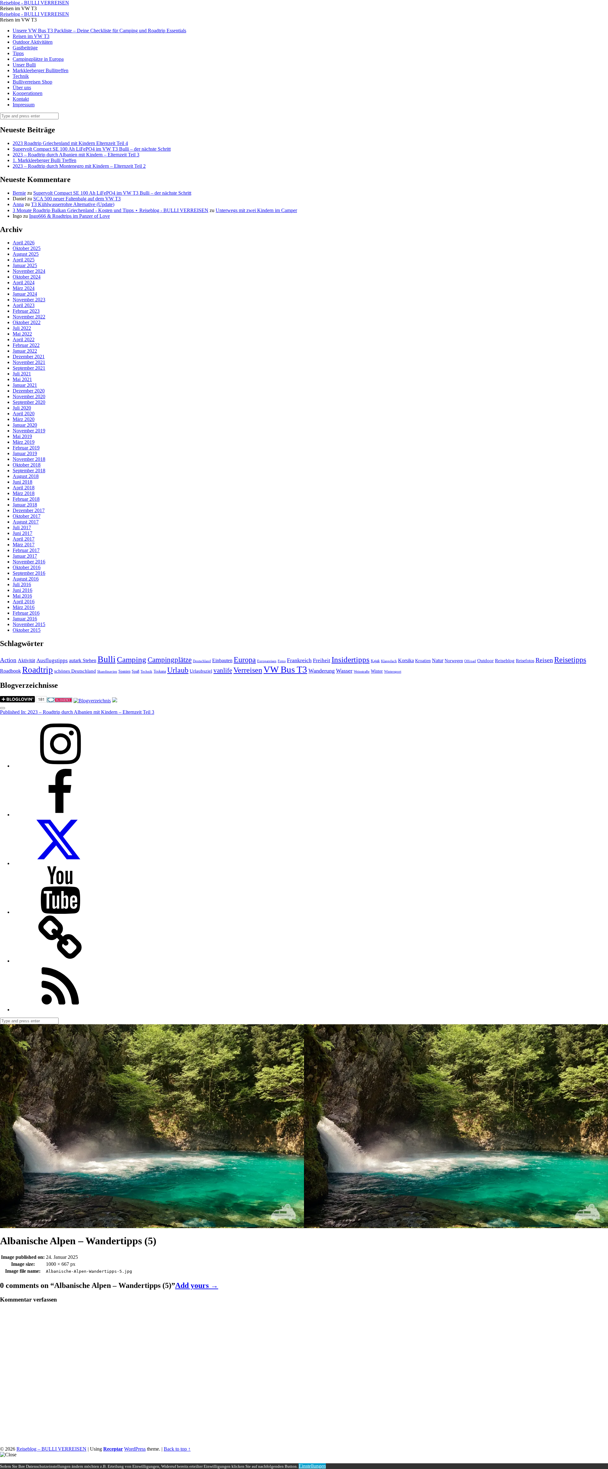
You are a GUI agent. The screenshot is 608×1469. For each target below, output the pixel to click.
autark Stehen (82, 660)
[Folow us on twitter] (60, 863)
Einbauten (222, 660)
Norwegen (454, 660)
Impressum (24, 104)
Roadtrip (37, 670)
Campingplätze (170, 660)
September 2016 (29, 573)
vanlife (222, 670)
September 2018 (29, 470)
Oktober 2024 (27, 276)
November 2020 (29, 396)
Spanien (124, 671)
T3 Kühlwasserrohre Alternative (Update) (72, 204)
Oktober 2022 (27, 322)
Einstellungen (312, 1466)
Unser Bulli (24, 64)
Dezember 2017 (29, 510)
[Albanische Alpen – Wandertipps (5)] (152, 1225)
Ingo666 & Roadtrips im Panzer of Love (69, 216)
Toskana (160, 671)
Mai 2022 (22, 333)
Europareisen (266, 661)
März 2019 (24, 442)
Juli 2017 (22, 527)
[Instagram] (60, 766)
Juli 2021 (22, 373)
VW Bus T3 (285, 669)
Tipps (18, 53)
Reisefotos (525, 660)
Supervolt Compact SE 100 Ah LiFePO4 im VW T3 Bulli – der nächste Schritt (92, 149)
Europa (245, 659)
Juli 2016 (22, 584)
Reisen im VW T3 (31, 36)
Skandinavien (107, 671)
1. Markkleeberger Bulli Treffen (44, 160)
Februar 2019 (26, 447)
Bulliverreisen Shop (32, 82)
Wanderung (321, 671)
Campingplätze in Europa (38, 59)
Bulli (107, 659)
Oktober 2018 (27, 465)
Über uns (22, 87)
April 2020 (24, 413)
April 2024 (24, 282)
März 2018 (24, 493)
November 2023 (29, 299)
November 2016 (29, 561)
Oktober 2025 (27, 248)
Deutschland (202, 661)
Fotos (282, 661)
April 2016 (24, 601)
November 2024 (29, 271)
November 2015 (29, 624)
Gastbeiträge (25, 47)
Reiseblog (505, 660)
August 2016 (26, 578)
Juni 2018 (22, 482)
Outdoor (485, 660)
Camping (131, 659)
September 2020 (29, 402)
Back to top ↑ (177, 1449)
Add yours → (196, 1285)
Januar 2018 (25, 504)
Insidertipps (351, 659)
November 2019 (29, 430)
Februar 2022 (26, 345)
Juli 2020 (22, 408)
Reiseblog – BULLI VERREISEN (51, 1449)
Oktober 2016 (27, 567)
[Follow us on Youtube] (60, 912)
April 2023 (24, 305)
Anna (18, 204)
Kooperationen (27, 93)
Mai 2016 (22, 596)
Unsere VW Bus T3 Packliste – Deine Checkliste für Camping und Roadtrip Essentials (99, 30)
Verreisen (247, 670)
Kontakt (21, 99)
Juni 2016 (22, 590)
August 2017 (26, 521)
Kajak (375, 661)
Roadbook (10, 671)
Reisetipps (570, 660)
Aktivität (26, 660)
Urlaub (177, 670)
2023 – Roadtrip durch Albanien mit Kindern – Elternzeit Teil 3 (76, 154)
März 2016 (24, 607)
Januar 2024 (25, 294)
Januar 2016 (25, 618)
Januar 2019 (25, 453)
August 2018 (26, 476)
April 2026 (24, 242)
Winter (377, 671)
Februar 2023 (26, 311)
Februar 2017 (26, 550)
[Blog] (92, 700)
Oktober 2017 (27, 516)
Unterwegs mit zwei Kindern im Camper (256, 210)
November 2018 (29, 459)
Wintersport (392, 671)
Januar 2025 (25, 265)
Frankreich (299, 660)
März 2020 (24, 419)
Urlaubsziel (201, 671)
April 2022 (24, 339)
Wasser (344, 671)
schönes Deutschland (75, 671)
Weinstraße (362, 671)
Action (8, 660)
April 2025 (24, 259)
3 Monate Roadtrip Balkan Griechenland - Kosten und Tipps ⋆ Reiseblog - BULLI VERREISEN (110, 210)
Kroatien (423, 660)
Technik (21, 76)
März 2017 (24, 544)
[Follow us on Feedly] (60, 1009)
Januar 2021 (25, 385)
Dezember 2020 (29, 390)
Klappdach (389, 661)
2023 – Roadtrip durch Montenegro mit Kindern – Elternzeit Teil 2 (79, 166)
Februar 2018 (26, 499)
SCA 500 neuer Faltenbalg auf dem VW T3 (77, 198)
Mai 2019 (22, 436)
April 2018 (24, 487)
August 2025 (26, 254)
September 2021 (29, 368)
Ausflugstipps (52, 660)
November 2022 (29, 316)
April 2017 (24, 539)
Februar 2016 (26, 613)
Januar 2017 (25, 556)
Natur (437, 660)
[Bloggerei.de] (59, 700)
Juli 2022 (22, 328)
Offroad (470, 661)
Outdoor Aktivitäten (33, 42)
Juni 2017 (22, 533)
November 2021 (29, 362)
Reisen (544, 660)
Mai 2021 (22, 379)
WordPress (135, 1449)
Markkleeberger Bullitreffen (40, 70)
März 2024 (24, 288)
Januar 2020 (25, 425)
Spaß (135, 671)
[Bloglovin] (60, 961)
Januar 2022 (25, 351)
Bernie (19, 193)
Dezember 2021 (29, 356)
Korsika (406, 660)
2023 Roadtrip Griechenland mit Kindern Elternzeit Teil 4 (70, 143)
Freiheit (321, 660)
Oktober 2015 (27, 630)
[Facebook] (60, 814)
